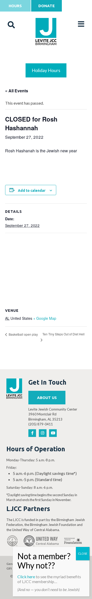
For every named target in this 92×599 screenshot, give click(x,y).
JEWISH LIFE (46, 57)
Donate (46, 6)
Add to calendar (31, 190)
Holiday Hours (46, 70)
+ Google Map (44, 318)
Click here (26, 576)
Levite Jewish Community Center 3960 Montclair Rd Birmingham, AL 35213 (52, 414)
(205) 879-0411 (40, 424)
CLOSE (82, 553)
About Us (47, 397)
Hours (15, 6)
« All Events (16, 91)
